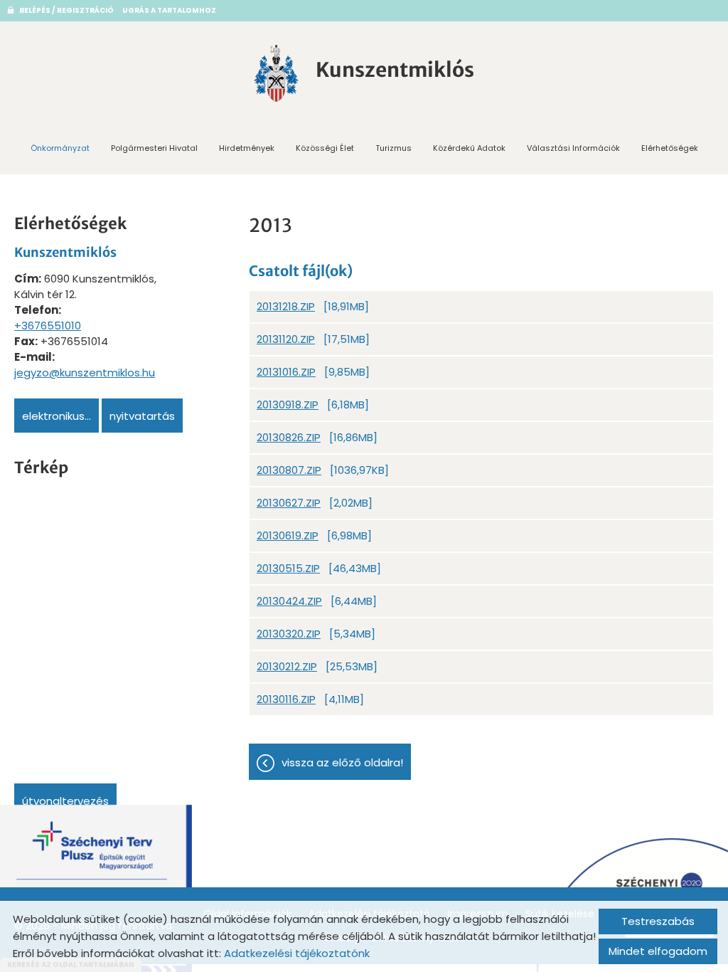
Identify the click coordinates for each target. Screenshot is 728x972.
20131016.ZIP (286, 371)
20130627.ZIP (289, 502)
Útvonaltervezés (65, 800)
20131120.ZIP (286, 339)
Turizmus (393, 148)
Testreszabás (658, 921)
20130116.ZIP (286, 699)
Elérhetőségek (669, 148)
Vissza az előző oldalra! (342, 762)
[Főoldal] (276, 73)
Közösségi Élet (325, 148)
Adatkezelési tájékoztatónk (297, 953)
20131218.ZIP (286, 306)
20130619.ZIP (287, 535)
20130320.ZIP (289, 633)
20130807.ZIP (289, 470)
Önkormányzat (60, 148)
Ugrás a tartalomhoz (169, 10)
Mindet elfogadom (658, 951)
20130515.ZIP (288, 568)
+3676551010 (47, 325)
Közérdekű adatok (469, 148)
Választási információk (573, 148)
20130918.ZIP (287, 404)
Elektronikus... (56, 415)
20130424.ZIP (289, 600)
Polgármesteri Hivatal (154, 148)
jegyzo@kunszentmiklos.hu (84, 372)
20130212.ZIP (287, 666)
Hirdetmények (246, 148)
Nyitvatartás (142, 415)
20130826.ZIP (289, 437)
